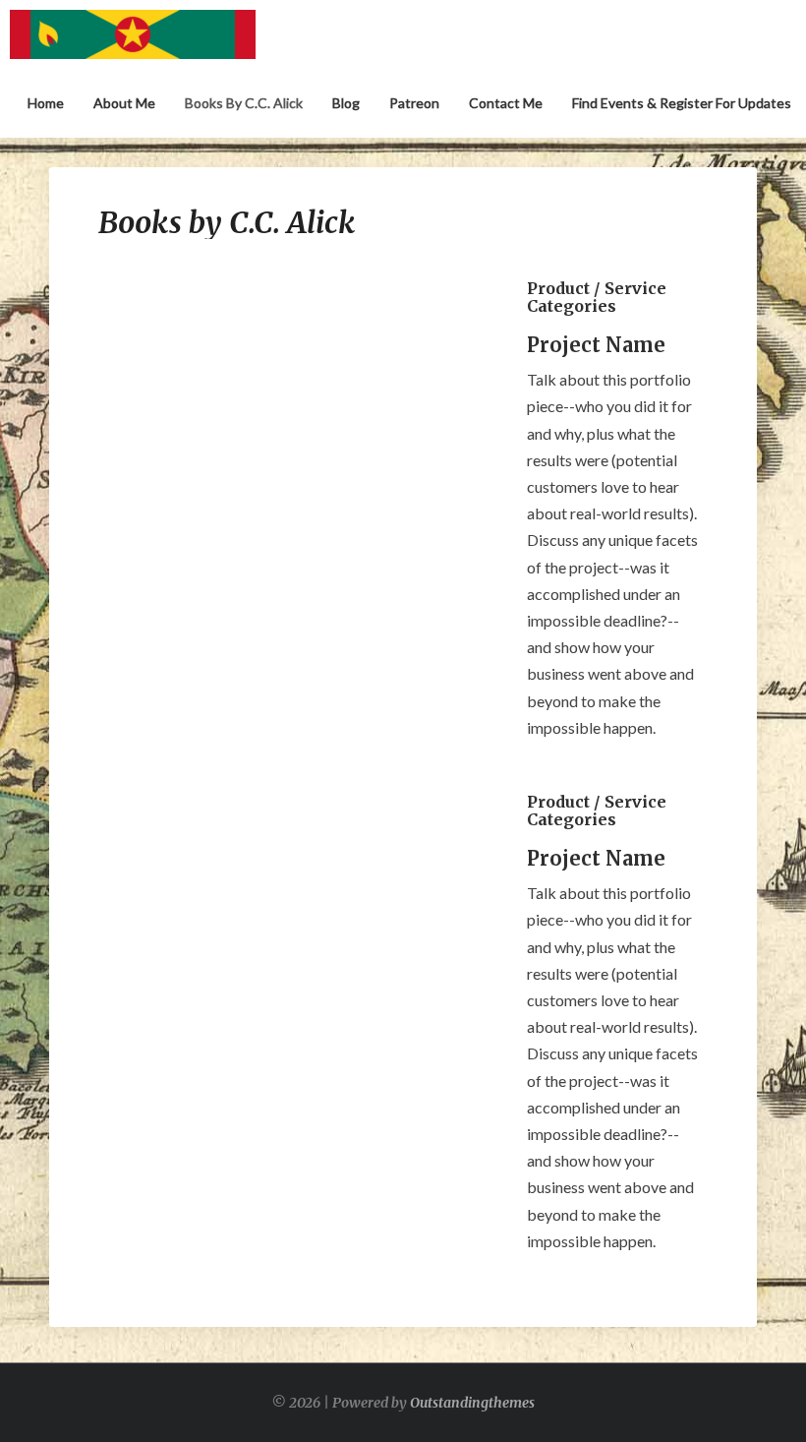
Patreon (414, 102)
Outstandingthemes (472, 1403)
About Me (124, 102)
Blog (346, 102)
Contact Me (506, 102)
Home (46, 102)
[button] (124, 467)
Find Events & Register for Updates (681, 102)
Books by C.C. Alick (244, 102)
